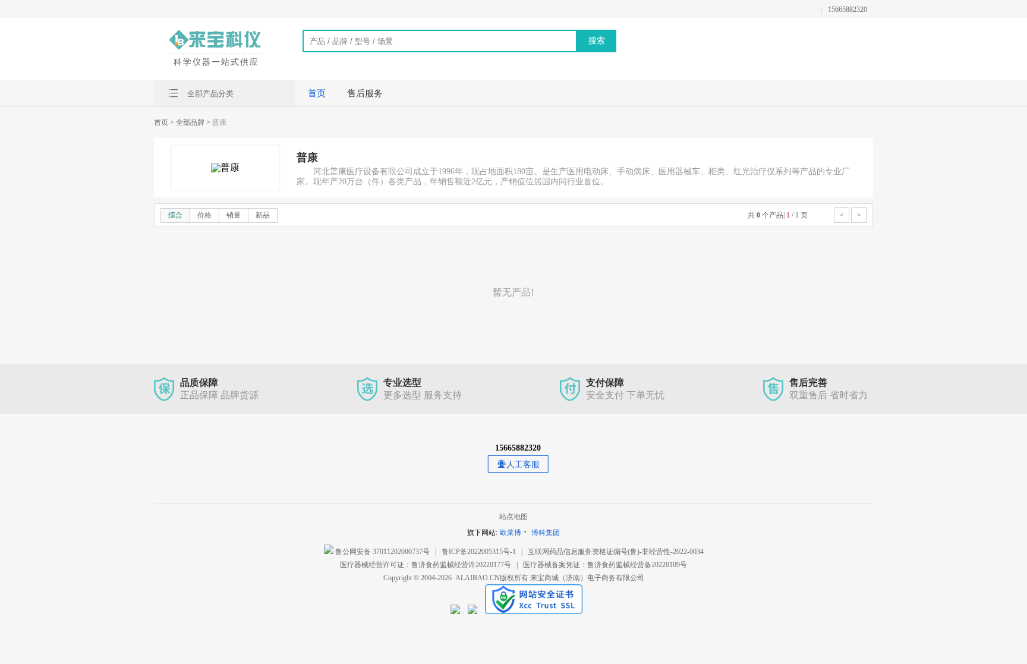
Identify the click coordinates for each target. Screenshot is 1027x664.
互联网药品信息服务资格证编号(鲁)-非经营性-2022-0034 (616, 551)
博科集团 (545, 532)
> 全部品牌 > (190, 122)
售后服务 (365, 93)
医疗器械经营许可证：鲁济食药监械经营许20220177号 (425, 565)
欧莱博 (510, 532)
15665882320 (847, 9)
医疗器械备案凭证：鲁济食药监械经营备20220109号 (605, 565)
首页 (317, 93)
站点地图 (513, 516)
